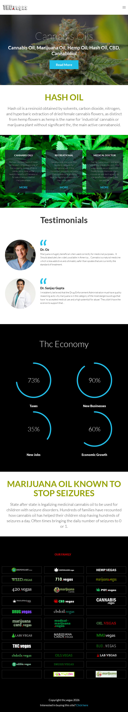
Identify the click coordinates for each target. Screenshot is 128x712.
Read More (64, 65)
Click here (82, 705)
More (23, 187)
